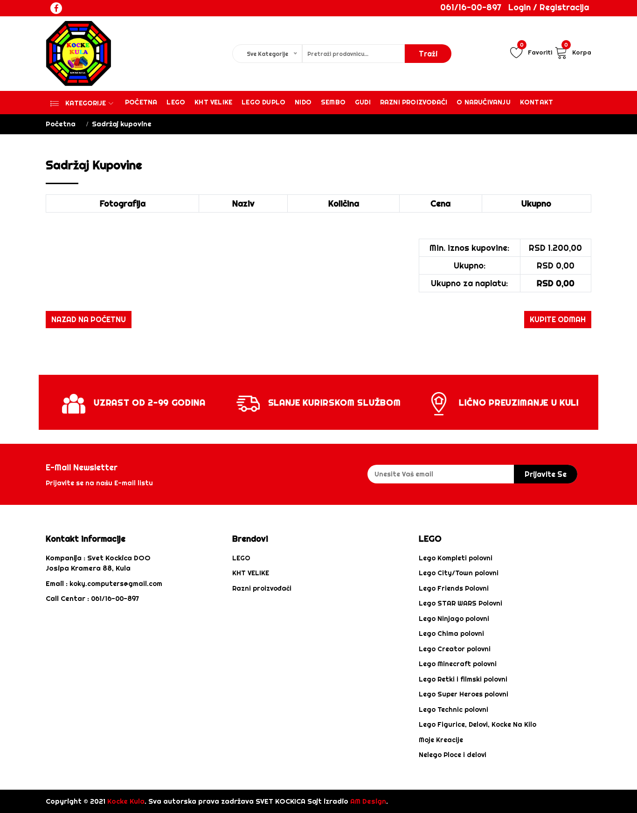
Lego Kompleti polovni (455, 558)
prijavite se (546, 474)
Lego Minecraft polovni (458, 664)
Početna (141, 102)
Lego (175, 102)
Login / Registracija (548, 7)
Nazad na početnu (88, 319)
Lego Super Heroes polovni (463, 694)
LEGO (241, 558)
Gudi (363, 102)
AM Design (368, 801)
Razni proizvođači (413, 102)
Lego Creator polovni (455, 649)
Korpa (577, 51)
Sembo (333, 102)
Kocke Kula (126, 801)
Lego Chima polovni (451, 633)
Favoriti (536, 51)
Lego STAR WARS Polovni (460, 603)
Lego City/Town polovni (459, 573)
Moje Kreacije (441, 740)
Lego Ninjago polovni (454, 618)
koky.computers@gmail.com (115, 583)
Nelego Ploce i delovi (452, 755)
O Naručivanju (484, 102)
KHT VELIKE (213, 102)
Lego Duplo (263, 102)
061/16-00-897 (470, 7)
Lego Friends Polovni (454, 588)
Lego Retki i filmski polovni (463, 679)
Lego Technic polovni (453, 709)
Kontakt (536, 102)
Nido (303, 102)
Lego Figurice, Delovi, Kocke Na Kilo (477, 724)
